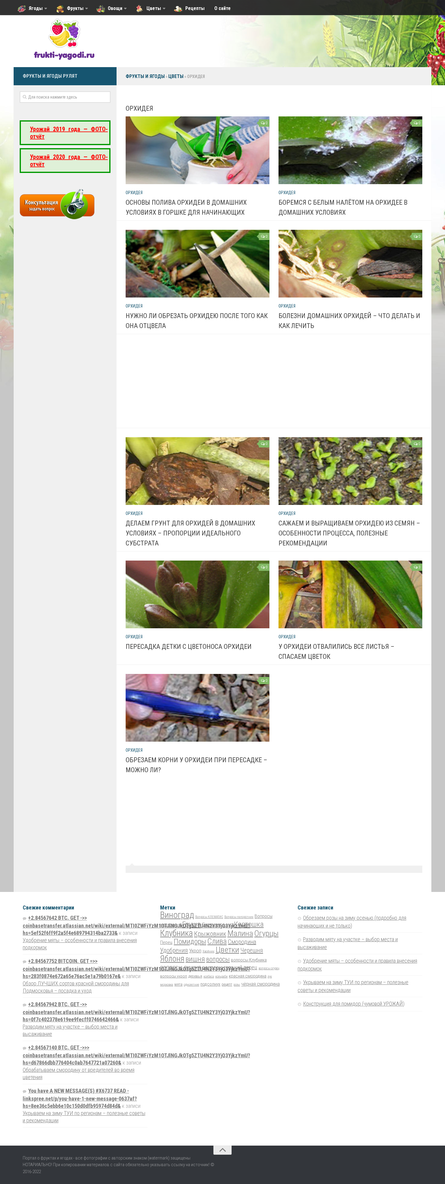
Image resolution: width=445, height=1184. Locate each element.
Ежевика (211, 925)
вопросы (218, 959)
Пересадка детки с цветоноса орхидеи (189, 646)
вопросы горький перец (229, 967)
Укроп (195, 951)
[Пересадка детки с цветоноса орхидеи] (197, 594)
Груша (191, 924)
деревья (195, 976)
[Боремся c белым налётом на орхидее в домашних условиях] (350, 150)
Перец (166, 942)
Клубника (176, 933)
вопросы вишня (180, 967)
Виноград (177, 915)
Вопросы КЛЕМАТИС (209, 917)
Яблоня (172, 959)
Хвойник (208, 951)
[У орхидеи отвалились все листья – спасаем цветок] (350, 594)
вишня (195, 959)
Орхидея (134, 192)
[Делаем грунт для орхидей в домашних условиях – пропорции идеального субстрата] (197, 471)
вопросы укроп (173, 976)
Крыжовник (210, 934)
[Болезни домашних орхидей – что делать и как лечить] (350, 264)
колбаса (208, 976)
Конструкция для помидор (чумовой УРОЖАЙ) (353, 1003)
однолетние (191, 985)
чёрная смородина (260, 984)
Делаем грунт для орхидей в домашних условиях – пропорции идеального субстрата (190, 533)
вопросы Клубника (249, 960)
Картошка (249, 924)
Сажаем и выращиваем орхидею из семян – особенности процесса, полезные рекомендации (349, 533)
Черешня (251, 950)
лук (270, 976)
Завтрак (227, 926)
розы (236, 985)
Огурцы (266, 933)
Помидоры (190, 941)
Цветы (175, 76)
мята (178, 984)
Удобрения (174, 950)
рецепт (227, 984)
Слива (217, 941)
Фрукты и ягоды (145, 76)
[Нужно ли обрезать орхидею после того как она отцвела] (197, 264)
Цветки (227, 949)
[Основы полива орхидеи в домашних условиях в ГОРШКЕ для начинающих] (197, 150)
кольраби (221, 976)
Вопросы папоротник (238, 917)
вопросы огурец (269, 968)
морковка (166, 985)
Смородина (242, 941)
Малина (240, 933)
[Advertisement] (278, 385)
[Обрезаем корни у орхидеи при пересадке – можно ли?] (197, 708)
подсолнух (210, 984)
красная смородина (247, 976)
